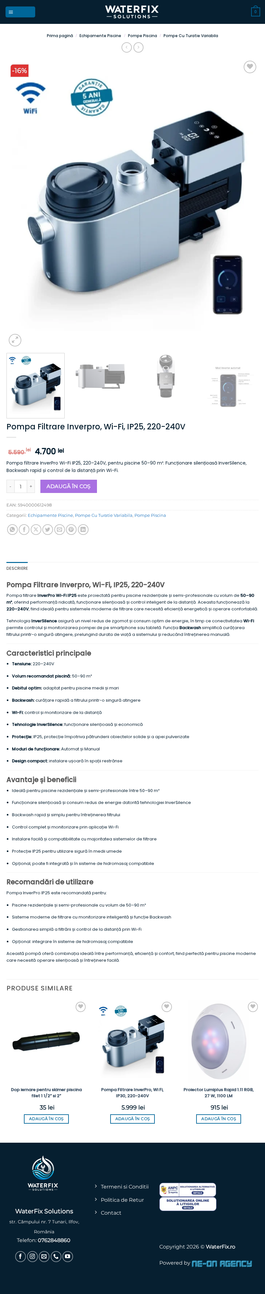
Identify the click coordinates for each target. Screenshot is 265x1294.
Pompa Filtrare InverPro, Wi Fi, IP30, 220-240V (132, 1092)
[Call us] (56, 1256)
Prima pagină (60, 35)
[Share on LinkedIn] (83, 529)
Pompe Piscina (142, 35)
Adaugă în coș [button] (46, 1119)
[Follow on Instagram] (32, 1256)
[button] (20, 11)
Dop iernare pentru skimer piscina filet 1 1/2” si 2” (46, 1092)
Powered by (175, 1262)
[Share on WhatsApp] (12, 529)
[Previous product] (138, 47)
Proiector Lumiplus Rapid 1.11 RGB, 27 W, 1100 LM (219, 1092)
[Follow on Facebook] (20, 1256)
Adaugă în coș (68, 486)
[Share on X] (36, 529)
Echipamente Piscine (100, 35)
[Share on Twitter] (47, 529)
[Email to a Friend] (59, 529)
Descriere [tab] (17, 568)
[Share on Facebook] (24, 529)
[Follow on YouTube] (67, 1256)
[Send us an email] (44, 1256)
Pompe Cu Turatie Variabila (191, 35)
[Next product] (127, 47)
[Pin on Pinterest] (71, 529)
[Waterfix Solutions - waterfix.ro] (132, 12)
